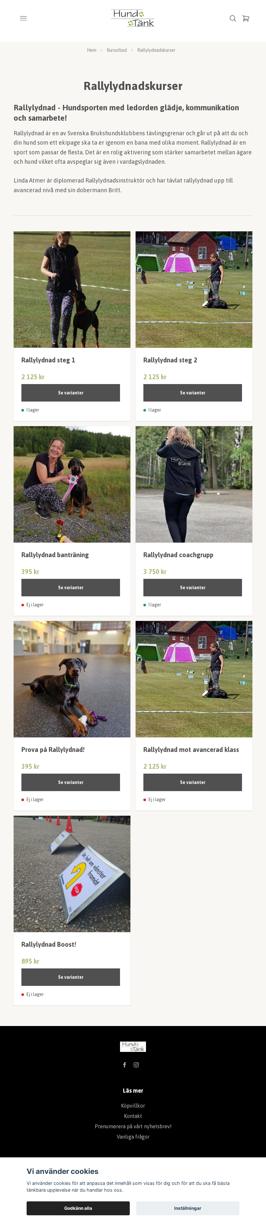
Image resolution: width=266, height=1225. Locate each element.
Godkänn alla (78, 1208)
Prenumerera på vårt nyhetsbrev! (133, 1126)
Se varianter (70, 392)
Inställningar (187, 1208)
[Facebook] (124, 1064)
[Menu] (23, 18)
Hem (91, 50)
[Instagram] (136, 1064)
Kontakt (133, 1116)
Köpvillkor (133, 1106)
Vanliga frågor (133, 1137)
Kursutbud (117, 50)
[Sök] (232, 18)
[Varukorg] (245, 18)
